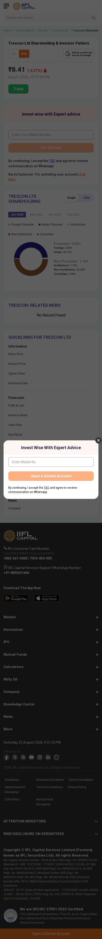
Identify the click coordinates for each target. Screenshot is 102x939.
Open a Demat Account (51, 476)
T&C (46, 487)
